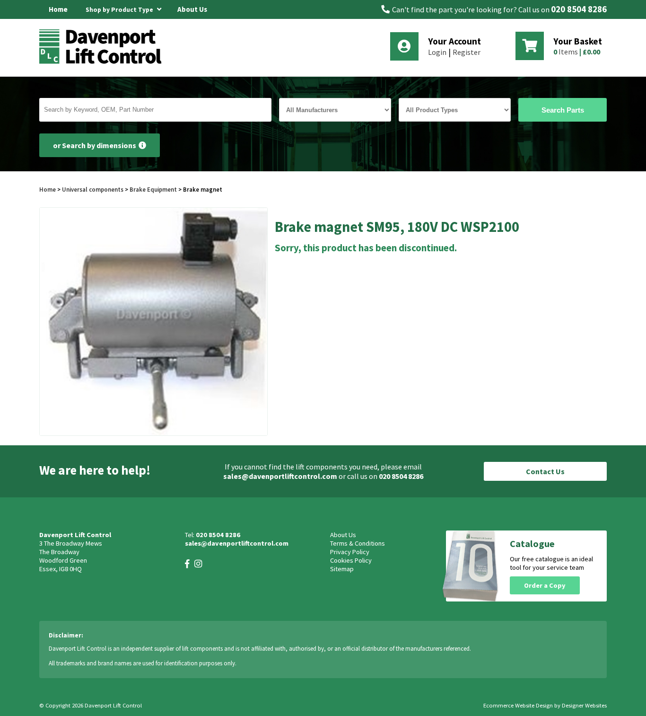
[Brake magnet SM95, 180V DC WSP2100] (153, 321)
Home (58, 9)
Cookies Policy (351, 560)
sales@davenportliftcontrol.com (280, 476)
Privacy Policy (349, 552)
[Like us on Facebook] (187, 563)
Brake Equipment (153, 189)
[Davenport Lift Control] (103, 62)
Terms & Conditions (357, 543)
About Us (192, 9)
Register (466, 52)
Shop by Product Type (120, 10)
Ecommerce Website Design (518, 705)
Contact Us (545, 471)
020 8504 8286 (579, 9)
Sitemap (342, 569)
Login (437, 52)
